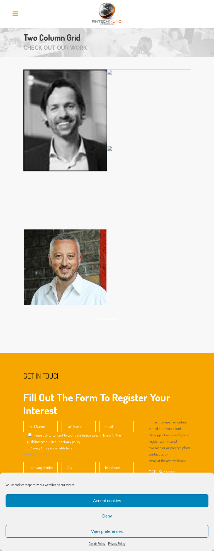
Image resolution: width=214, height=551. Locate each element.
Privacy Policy (116, 544)
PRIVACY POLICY (35, 454)
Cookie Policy (97, 544)
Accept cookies (107, 500)
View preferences (107, 531)
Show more (107, 319)
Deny (107, 516)
